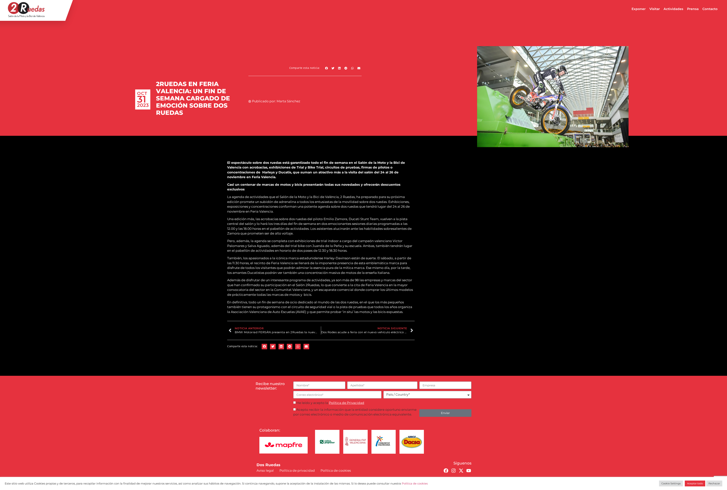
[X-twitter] (461, 471)
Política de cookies (415, 483)
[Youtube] (468, 471)
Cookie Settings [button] (671, 483)
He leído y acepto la (330, 403)
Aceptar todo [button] (695, 483)
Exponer (639, 9)
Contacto (710, 9)
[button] (326, 68)
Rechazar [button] (714, 483)
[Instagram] (453, 471)
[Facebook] (446, 471)
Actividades (673, 9)
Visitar (654, 9)
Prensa (693, 9)
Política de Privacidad (346, 403)
